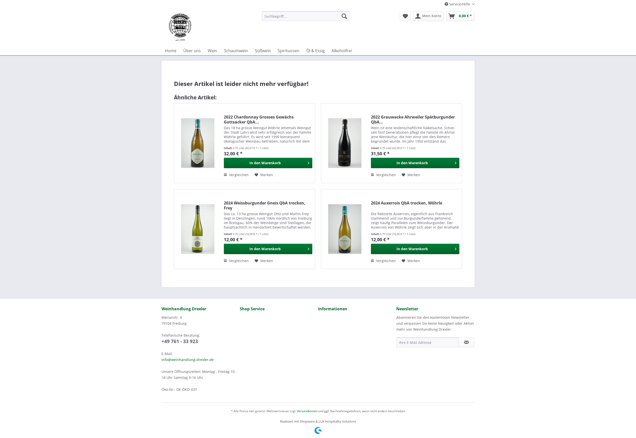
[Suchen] (344, 16)
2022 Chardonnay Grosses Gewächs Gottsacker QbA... (259, 119)
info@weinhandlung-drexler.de (187, 359)
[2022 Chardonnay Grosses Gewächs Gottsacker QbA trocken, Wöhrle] (198, 143)
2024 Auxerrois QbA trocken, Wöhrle (406, 203)
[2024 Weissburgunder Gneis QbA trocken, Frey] (198, 229)
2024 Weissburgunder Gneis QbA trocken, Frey (264, 205)
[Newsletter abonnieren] (466, 342)
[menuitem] (306, 16)
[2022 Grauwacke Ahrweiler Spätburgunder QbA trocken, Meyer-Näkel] (345, 143)
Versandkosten (307, 411)
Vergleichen (238, 174)
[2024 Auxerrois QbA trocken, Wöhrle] (345, 229)
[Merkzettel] (405, 16)
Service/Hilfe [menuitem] (459, 4)
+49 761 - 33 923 (179, 341)
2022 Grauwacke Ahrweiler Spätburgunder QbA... (413, 119)
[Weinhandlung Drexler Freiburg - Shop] (209, 27)
